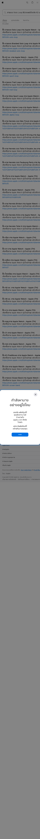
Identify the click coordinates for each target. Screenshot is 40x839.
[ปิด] (35, 394)
